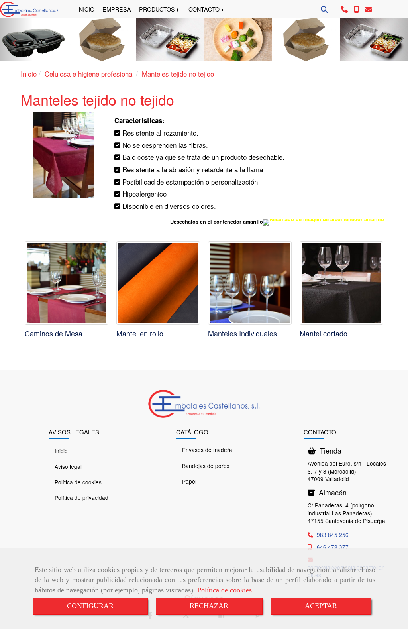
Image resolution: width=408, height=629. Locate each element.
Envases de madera (207, 450)
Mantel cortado (323, 333)
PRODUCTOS (158, 9)
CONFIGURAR (90, 606)
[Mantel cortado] (341, 283)
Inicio (61, 451)
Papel (189, 481)
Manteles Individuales (242, 333)
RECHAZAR (209, 606)
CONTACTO (204, 9)
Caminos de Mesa (53, 333)
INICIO (85, 9)
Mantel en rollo (139, 333)
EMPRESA (116, 9)
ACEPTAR (321, 606)
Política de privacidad (81, 497)
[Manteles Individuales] (250, 283)
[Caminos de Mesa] (66, 283)
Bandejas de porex (206, 466)
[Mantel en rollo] (158, 283)
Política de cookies (224, 590)
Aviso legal (68, 466)
